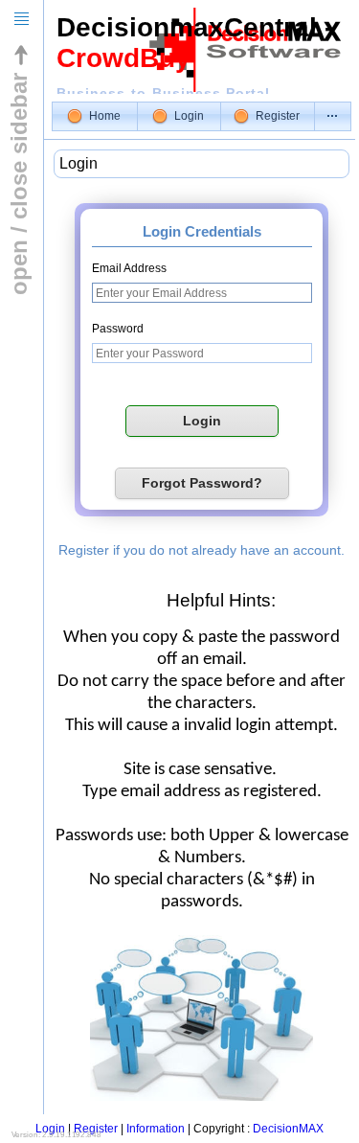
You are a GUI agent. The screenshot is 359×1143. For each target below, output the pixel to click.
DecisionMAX (288, 1128)
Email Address (129, 268)
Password (118, 328)
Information (155, 1128)
